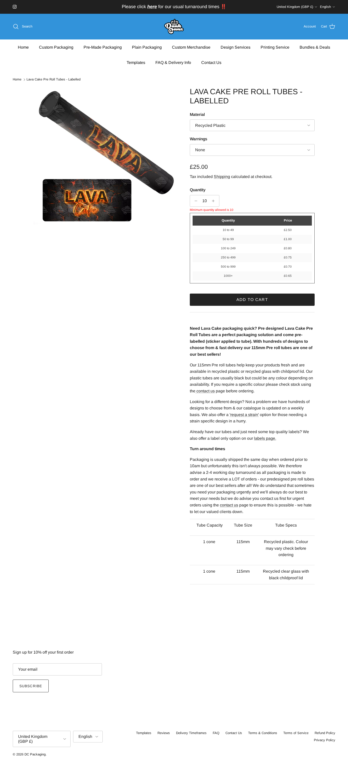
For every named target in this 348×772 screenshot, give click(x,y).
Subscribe (30, 686)
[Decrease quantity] (194, 200)
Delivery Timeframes (191, 733)
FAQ (216, 733)
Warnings (198, 139)
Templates (136, 62)
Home (23, 47)
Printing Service (275, 47)
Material (197, 114)
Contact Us (211, 62)
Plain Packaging (147, 47)
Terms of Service (296, 733)
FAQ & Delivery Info (173, 62)
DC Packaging (35, 754)
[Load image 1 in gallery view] (106, 159)
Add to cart (252, 299)
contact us (229, 505)
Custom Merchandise (191, 47)
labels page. (265, 438)
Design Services (235, 47)
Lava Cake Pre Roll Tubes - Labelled (53, 79)
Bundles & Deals (315, 47)
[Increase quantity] (214, 200)
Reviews (163, 733)
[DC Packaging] (174, 26)
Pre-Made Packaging (103, 47)
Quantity (198, 190)
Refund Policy (325, 733)
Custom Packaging (56, 47)
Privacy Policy (324, 740)
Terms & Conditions (262, 733)
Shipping (222, 176)
